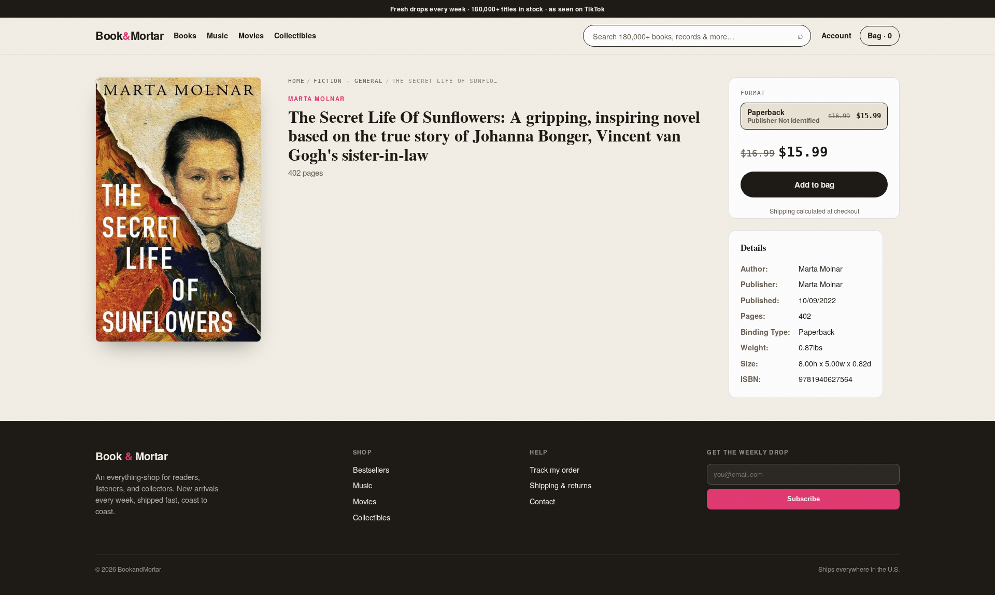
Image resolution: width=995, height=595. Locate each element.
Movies (251, 35)
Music (217, 35)
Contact (542, 500)
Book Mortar (129, 35)
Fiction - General (348, 81)
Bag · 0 (880, 35)
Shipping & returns (560, 484)
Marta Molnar (316, 98)
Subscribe (803, 499)
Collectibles (295, 35)
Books (185, 35)
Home (296, 81)
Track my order (554, 469)
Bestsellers (371, 469)
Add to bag (814, 184)
